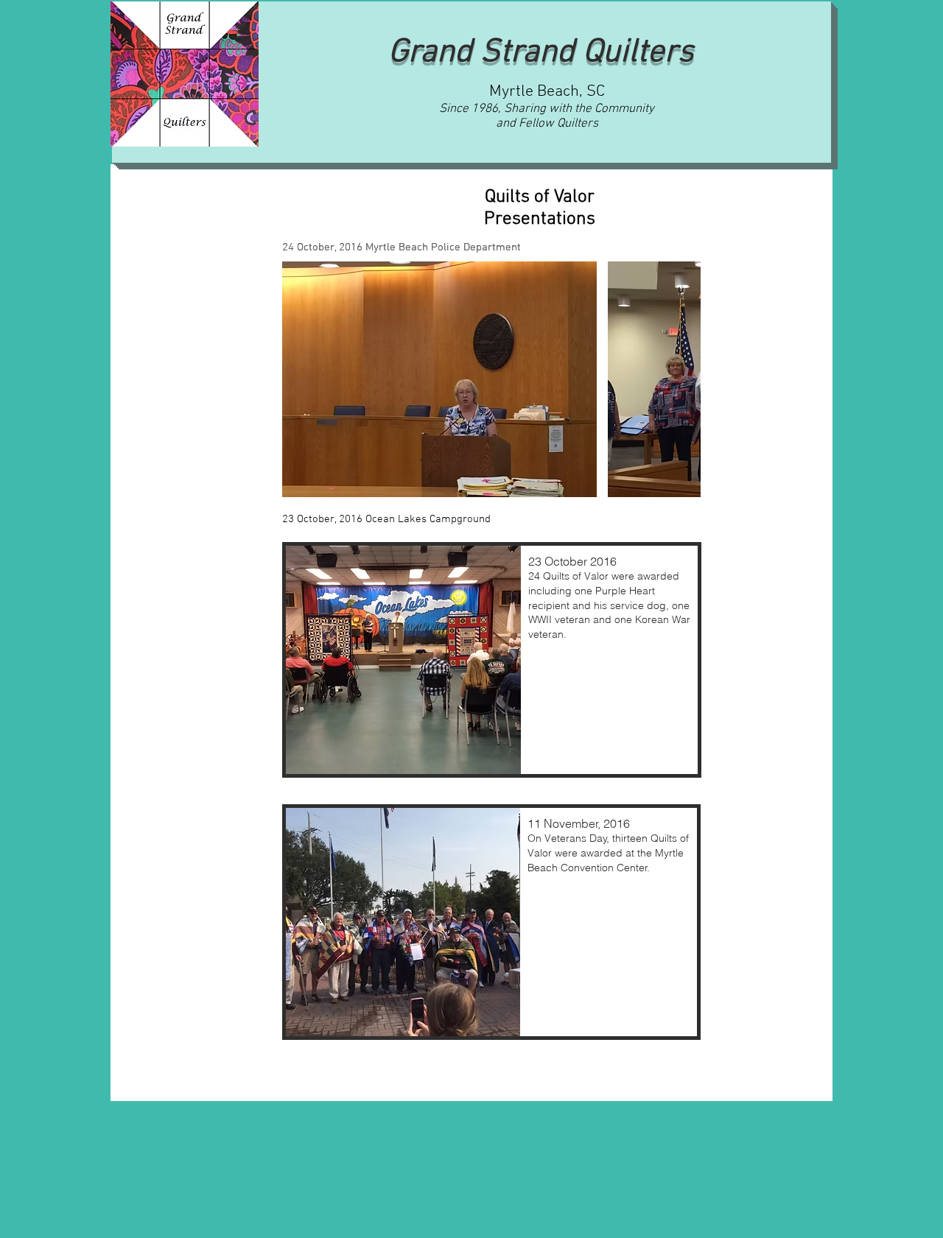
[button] (439, 379)
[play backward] (300, 379)
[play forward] (682, 379)
